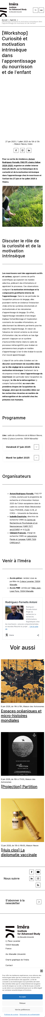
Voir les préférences (22, 1010)
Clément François (18, 533)
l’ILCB (27, 529)
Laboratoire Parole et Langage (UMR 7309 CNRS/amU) (23, 539)
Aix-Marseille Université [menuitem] (16, 954)
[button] (41, 971)
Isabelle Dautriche (18, 516)
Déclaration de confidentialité (30, 1014)
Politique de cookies (11, 1014)
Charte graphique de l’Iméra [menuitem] (17, 960)
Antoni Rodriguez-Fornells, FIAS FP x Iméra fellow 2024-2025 (21, 162)
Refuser (23, 1003)
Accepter (22, 997)
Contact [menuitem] (9, 965)
